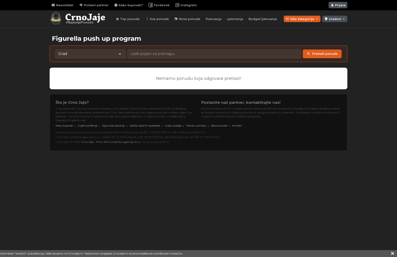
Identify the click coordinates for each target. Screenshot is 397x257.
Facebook (162, 5)
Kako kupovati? (128, 5)
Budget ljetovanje (263, 19)
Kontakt (237, 125)
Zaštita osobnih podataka (144, 125)
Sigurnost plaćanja (113, 125)
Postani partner (94, 5)
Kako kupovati (64, 125)
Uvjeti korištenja (87, 125)
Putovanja (213, 19)
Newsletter (62, 5)
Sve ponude (157, 19)
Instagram (189, 5)
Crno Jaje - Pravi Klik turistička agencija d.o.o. (111, 142)
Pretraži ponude (322, 54)
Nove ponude (187, 19)
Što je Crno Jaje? (72, 102)
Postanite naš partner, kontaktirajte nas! (241, 102)
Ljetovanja (235, 19)
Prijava (338, 5)
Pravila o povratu (196, 125)
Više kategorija (302, 19)
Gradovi (335, 19)
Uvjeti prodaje (173, 125)
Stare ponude (219, 125)
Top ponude (128, 19)
